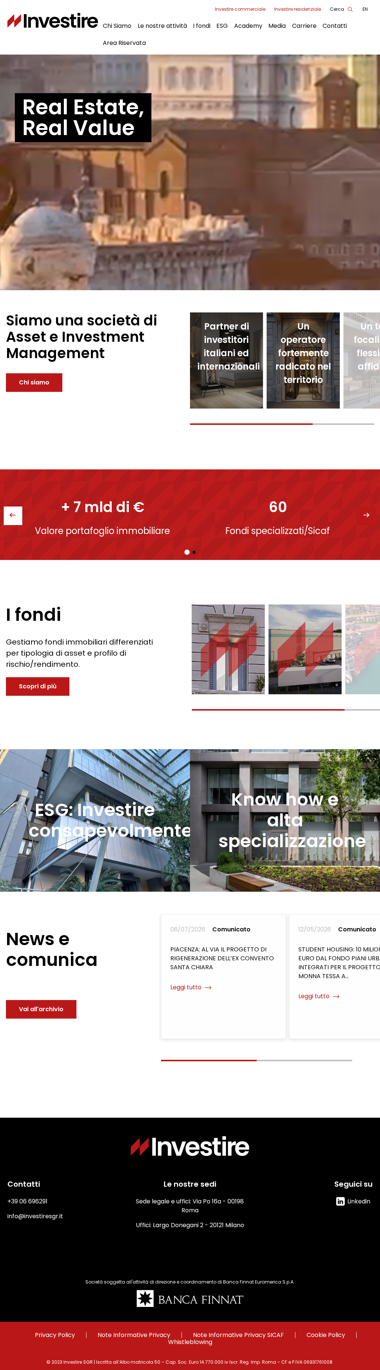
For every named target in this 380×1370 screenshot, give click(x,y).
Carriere (304, 26)
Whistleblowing (190, 1342)
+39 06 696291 (27, 1201)
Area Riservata (124, 43)
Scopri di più (37, 686)
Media (277, 26)
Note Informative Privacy (134, 1335)
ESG (222, 26)
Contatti (334, 26)
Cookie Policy (326, 1335)
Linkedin (358, 1201)
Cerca (337, 9)
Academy (248, 26)
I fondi (201, 26)
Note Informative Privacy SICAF (238, 1335)
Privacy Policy (55, 1335)
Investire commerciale (240, 9)
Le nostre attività (162, 26)
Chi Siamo (117, 26)
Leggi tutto (223, 670)
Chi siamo (34, 382)
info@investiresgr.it (35, 1216)
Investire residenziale (297, 9)
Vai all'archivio (41, 1009)
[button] (367, 516)
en (365, 9)
